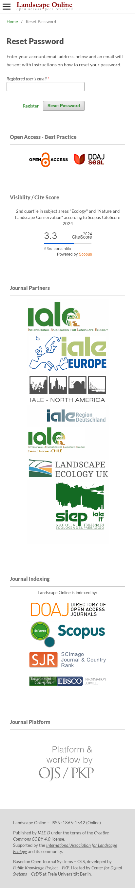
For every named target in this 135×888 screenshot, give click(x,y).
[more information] (68, 168)
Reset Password (64, 105)
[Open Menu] (6, 6)
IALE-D (44, 832)
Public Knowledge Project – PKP (41, 867)
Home (12, 21)
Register (31, 106)
